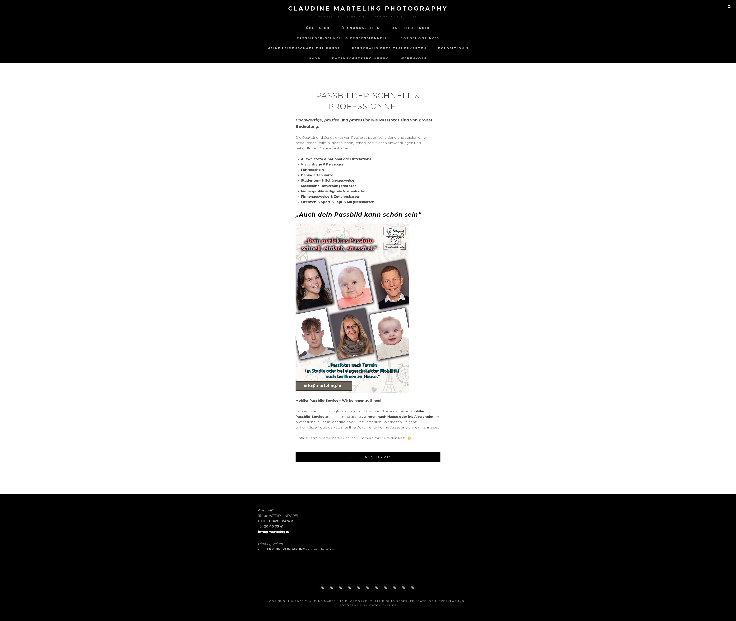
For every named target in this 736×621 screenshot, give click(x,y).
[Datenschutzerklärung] (403, 587)
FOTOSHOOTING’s (420, 38)
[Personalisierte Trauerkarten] (376, 587)
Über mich (318, 28)
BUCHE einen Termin (368, 457)
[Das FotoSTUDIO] (340, 587)
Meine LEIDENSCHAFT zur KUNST (303, 48)
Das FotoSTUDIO (411, 28)
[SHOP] (394, 587)
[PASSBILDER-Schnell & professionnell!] (349, 587)
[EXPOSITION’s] (385, 587)
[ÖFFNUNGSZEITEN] (331, 587)
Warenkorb (414, 58)
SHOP (315, 58)
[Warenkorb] (412, 587)
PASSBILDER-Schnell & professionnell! (343, 38)
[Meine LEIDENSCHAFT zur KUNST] (367, 587)
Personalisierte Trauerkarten (389, 48)
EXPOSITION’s (453, 48)
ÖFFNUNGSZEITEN (360, 28)
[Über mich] (322, 587)
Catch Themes (383, 605)
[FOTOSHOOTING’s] (358, 587)
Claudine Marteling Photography (368, 8)
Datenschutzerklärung (360, 58)
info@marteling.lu (273, 532)
